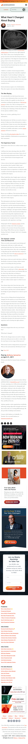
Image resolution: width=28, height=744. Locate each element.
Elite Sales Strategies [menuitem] (6, 675)
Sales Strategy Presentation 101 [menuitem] (8, 640)
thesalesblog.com (14, 382)
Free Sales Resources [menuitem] (6, 666)
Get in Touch (10, 542)
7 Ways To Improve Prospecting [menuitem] (8, 617)
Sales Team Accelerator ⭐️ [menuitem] (7, 649)
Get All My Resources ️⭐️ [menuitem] (6, 669)
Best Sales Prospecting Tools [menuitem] (7, 615)
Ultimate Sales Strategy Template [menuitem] (8, 637)
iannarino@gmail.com (6, 418)
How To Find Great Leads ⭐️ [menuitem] (7, 620)
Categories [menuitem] (6, 9)
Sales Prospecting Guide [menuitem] (6, 658)
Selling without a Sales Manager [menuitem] (8, 671)
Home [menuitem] (4, 716)
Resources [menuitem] (17, 718)
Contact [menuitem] (24, 718)
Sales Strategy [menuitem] (5, 626)
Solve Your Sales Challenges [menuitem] (7, 642)
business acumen (16, 223)
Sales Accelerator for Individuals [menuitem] (8, 651)
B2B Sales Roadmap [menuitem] (5, 653)
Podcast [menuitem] (11, 718)
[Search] (23, 9)
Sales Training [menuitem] (4, 646)
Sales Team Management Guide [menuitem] (8, 655)
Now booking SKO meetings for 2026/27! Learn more (14, 1)
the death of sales (14, 134)
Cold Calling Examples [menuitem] (6, 660)
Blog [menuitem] (16, 716)
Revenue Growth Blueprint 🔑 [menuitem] (8, 629)
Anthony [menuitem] (10, 716)
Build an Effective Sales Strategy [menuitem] (8, 635)
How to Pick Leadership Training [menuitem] (8, 662)
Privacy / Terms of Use (19, 738)
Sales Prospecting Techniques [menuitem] (7, 622)
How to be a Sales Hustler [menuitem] (7, 680)
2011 (7, 350)
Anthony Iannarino (16, 24)
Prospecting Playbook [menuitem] (6, 611)
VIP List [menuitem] (21, 716)
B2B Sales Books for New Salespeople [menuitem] (9, 633)
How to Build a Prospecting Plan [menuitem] (8, 613)
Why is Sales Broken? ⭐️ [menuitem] (7, 609)
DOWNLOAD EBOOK (12, 502)
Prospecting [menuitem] (4, 606)
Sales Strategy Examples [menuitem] (6, 631)
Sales (5, 350)
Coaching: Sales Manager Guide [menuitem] (8, 678)
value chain (21, 269)
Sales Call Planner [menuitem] (5, 673)
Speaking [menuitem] (4, 718)
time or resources (18, 253)
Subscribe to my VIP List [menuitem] (6, 682)
